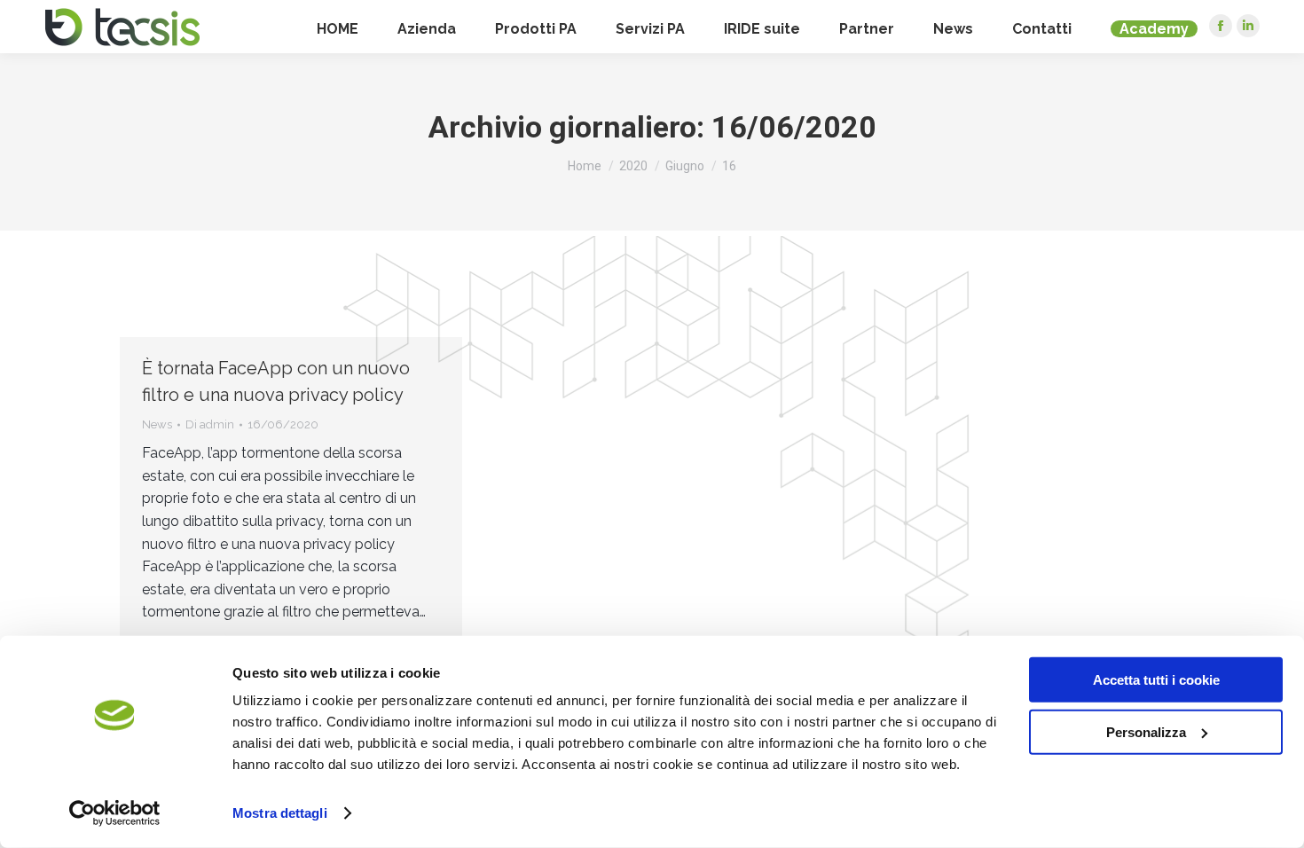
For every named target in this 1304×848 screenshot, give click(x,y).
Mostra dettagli (279, 813)
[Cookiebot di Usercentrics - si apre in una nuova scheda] (114, 813)
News (157, 424)
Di (209, 424)
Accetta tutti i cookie (1156, 679)
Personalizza (1146, 731)
